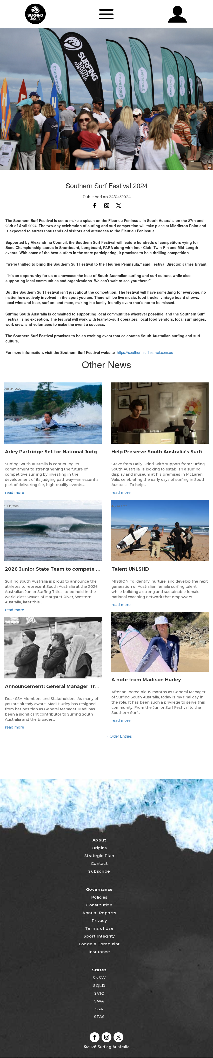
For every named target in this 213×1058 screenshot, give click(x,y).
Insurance (99, 951)
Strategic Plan (99, 855)
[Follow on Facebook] (94, 206)
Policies (99, 897)
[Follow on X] (118, 206)
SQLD (99, 985)
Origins (99, 847)
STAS (99, 1016)
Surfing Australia (112, 1046)
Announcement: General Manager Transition (60, 686)
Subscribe (99, 871)
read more (14, 492)
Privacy (99, 920)
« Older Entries (119, 736)
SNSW (99, 977)
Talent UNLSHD (130, 569)
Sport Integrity (99, 936)
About (99, 840)
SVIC (99, 993)
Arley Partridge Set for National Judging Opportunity (71, 452)
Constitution (99, 904)
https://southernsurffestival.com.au (145, 352)
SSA (99, 1008)
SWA (99, 1001)
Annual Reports (99, 912)
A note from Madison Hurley (146, 680)
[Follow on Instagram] (106, 206)
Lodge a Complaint (99, 943)
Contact (99, 863)
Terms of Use (99, 928)
